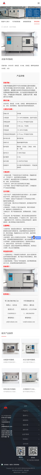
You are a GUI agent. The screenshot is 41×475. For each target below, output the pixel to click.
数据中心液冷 (5, 21)
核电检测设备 (27, 21)
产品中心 (25, 411)
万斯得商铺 (16, 464)
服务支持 (25, 429)
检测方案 (25, 425)
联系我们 (25, 439)
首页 (25, 406)
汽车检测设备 (16, 21)
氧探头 (11, 464)
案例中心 (25, 415)
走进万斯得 (25, 434)
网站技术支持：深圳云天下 (20, 472)
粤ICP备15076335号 (17, 470)
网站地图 (26, 470)
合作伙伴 (25, 444)
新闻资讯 (25, 420)
